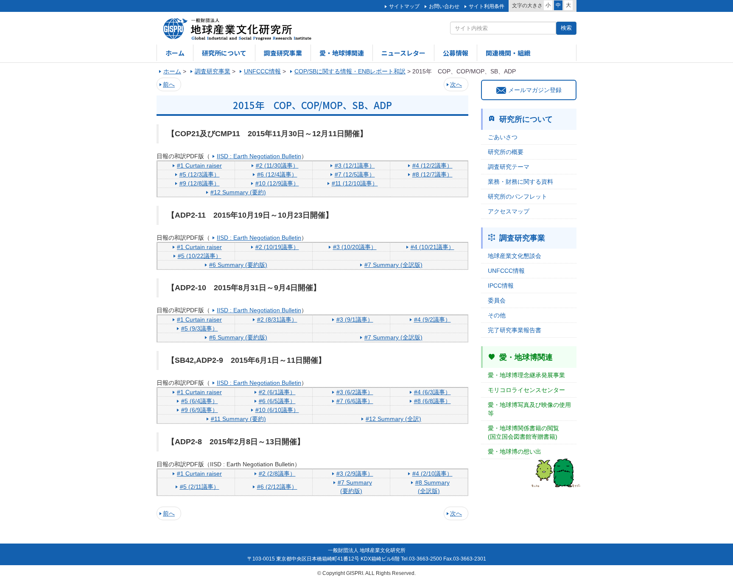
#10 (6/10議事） (277, 409)
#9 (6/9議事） (199, 409)
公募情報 (455, 52)
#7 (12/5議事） (355, 174)
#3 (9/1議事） (354, 319)
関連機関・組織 (508, 52)
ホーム (175, 52)
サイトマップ (404, 6)
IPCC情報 (501, 285)
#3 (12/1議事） (355, 165)
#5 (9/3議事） (199, 328)
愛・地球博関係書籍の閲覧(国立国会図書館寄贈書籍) (523, 432)
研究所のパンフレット (517, 196)
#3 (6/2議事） (354, 392)
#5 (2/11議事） (199, 486)
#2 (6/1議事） (277, 392)
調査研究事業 (283, 52)
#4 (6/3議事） (432, 392)
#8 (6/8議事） (432, 401)
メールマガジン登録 (535, 90)
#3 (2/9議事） (354, 473)
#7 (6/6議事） (354, 401)
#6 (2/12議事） (277, 486)
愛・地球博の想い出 (514, 451)
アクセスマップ (508, 211)
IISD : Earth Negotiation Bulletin (259, 156)
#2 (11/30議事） (277, 165)
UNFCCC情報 (506, 270)
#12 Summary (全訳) (393, 418)
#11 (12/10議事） (355, 183)
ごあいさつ (503, 137)
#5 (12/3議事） (199, 174)
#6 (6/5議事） (277, 401)
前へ (169, 84)
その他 (497, 315)
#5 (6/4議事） (199, 401)
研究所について (224, 52)
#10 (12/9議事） (277, 183)
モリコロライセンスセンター (526, 390)
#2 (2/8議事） (277, 473)
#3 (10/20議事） (355, 247)
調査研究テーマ (508, 166)
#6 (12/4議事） (277, 174)
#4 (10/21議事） (432, 247)
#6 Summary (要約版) (238, 264)
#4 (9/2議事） (432, 319)
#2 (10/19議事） (277, 247)
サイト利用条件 (486, 6)
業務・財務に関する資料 (520, 181)
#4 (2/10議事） (432, 473)
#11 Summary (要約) (238, 418)
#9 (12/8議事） (199, 183)
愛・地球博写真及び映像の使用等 (529, 409)
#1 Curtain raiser (199, 165)
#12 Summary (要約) (238, 192)
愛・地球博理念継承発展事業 (526, 375)
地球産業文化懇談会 (514, 255)
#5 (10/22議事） (199, 255)
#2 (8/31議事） (277, 319)
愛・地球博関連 (341, 52)
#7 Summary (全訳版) (393, 264)
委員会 (497, 300)
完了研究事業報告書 (514, 330)
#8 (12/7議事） (432, 174)
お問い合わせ (444, 6)
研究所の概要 (505, 152)
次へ (456, 84)
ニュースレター (403, 52)
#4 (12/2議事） (432, 165)
